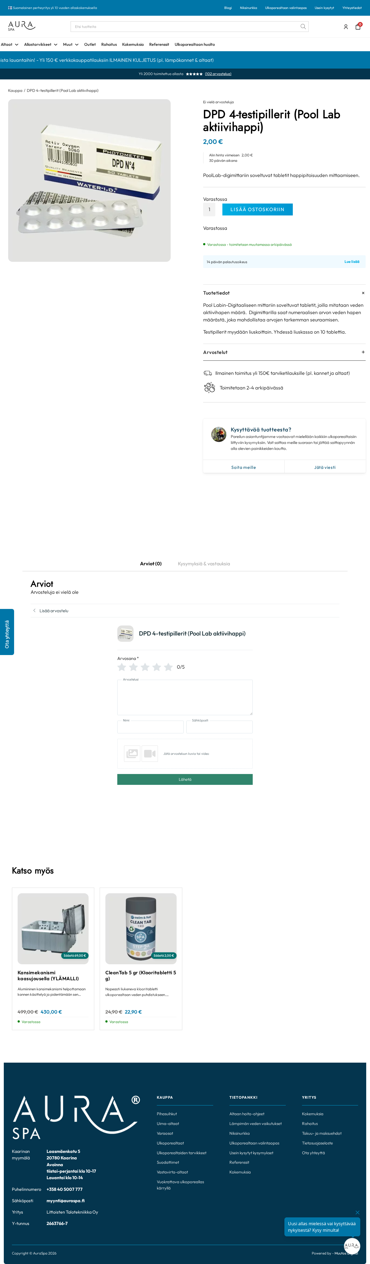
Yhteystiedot (352, 8)
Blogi (228, 8)
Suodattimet (168, 1162)
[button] (7, 632)
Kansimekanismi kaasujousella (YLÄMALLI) (48, 975)
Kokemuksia (133, 44)
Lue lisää (352, 262)
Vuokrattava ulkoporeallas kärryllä (180, 1185)
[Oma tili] (346, 27)
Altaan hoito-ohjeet (246, 1113)
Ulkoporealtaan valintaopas (286, 8)
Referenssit (159, 44)
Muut (68, 44)
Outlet (90, 44)
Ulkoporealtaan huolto (195, 44)
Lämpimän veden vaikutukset (255, 1123)
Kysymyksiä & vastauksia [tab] (204, 563)
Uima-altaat (168, 1123)
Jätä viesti (325, 467)
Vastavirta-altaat (172, 1172)
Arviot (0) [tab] (151, 563)
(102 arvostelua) (218, 74)
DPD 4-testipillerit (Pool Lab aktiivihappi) (63, 90)
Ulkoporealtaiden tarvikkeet (181, 1152)
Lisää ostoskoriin (258, 209)
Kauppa (15, 90)
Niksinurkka (248, 8)
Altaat (6, 44)
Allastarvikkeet (37, 44)
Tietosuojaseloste (317, 1143)
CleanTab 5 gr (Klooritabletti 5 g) (140, 975)
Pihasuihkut (167, 1113)
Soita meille (243, 467)
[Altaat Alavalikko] (17, 45)
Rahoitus (109, 44)
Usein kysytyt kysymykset (251, 1152)
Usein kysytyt (324, 8)
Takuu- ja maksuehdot (322, 1133)
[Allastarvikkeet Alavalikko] (56, 45)
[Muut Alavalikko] (77, 45)
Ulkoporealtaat (170, 1143)
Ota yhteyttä (313, 1152)
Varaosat (165, 1133)
